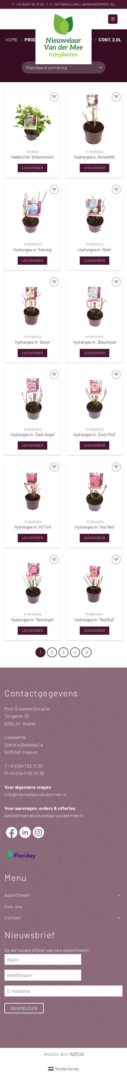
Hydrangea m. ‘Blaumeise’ (94, 342)
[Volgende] (87, 652)
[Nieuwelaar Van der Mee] (63, 36)
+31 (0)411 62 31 (28, 4)
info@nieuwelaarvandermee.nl (84, 4)
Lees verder (32, 168)
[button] (113, 19)
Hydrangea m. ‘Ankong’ (33, 249)
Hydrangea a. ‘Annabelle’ (94, 156)
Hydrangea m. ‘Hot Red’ (94, 526)
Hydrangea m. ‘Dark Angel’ (33, 434)
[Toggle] (119, 895)
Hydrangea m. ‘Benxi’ (32, 342)
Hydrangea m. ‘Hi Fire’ (32, 526)
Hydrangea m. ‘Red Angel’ (32, 619)
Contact (12, 917)
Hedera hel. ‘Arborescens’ (32, 156)
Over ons (13, 906)
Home (12, 39)
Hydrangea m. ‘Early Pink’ (94, 434)
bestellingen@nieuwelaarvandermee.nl (43, 815)
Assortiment (17, 895)
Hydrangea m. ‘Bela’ (94, 249)
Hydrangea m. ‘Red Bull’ (94, 619)
